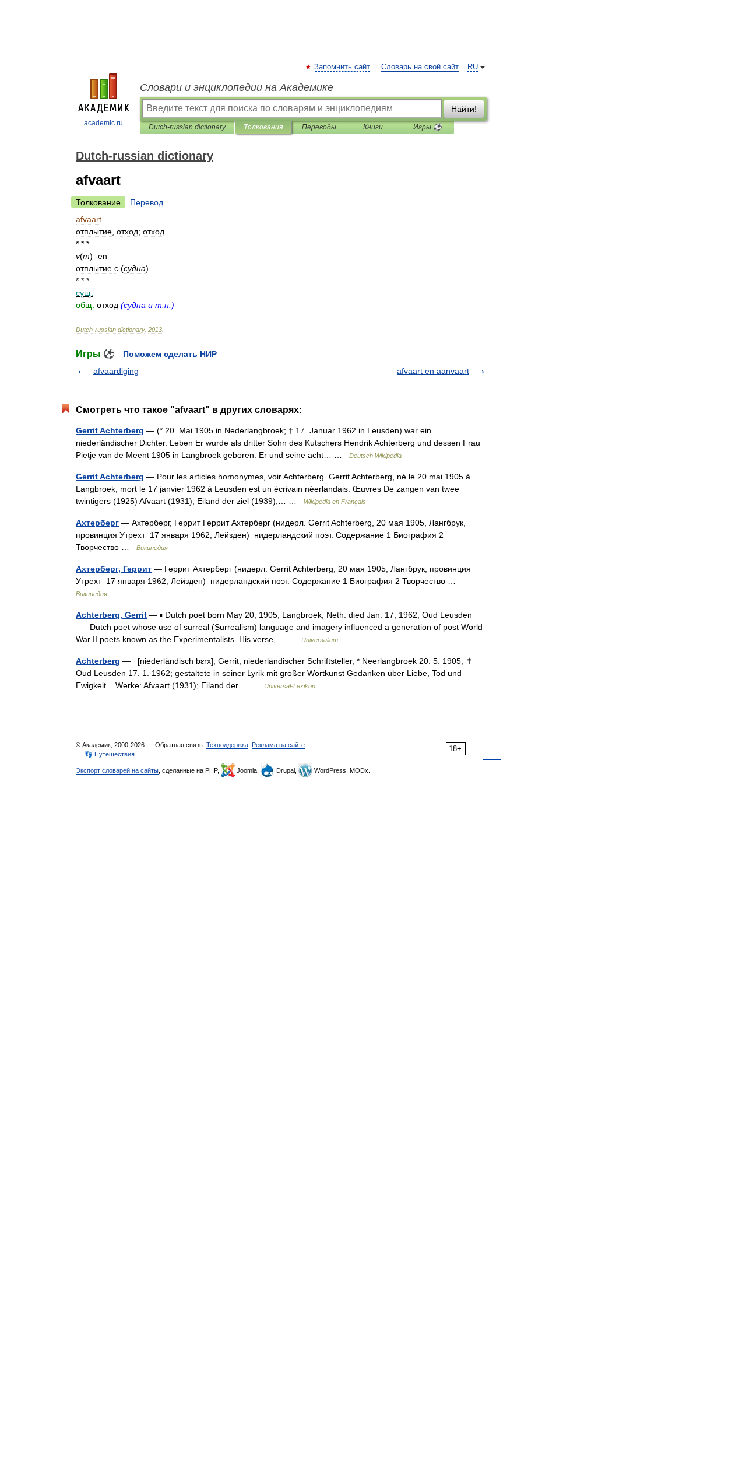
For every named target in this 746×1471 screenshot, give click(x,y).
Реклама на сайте (278, 744)
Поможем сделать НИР (170, 354)
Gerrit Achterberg (110, 430)
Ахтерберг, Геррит (114, 568)
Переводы (319, 127)
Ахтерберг (97, 522)
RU (472, 67)
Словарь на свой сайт (420, 67)
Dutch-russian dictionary (187, 127)
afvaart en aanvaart (433, 371)
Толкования (263, 127)
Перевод (146, 202)
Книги (373, 127)
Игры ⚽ (427, 127)
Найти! (464, 109)
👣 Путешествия (110, 754)
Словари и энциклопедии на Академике (236, 87)
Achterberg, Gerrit (111, 614)
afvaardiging (116, 371)
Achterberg (98, 661)
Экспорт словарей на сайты (117, 770)
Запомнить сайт (342, 67)
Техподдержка (227, 744)
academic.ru (103, 123)
